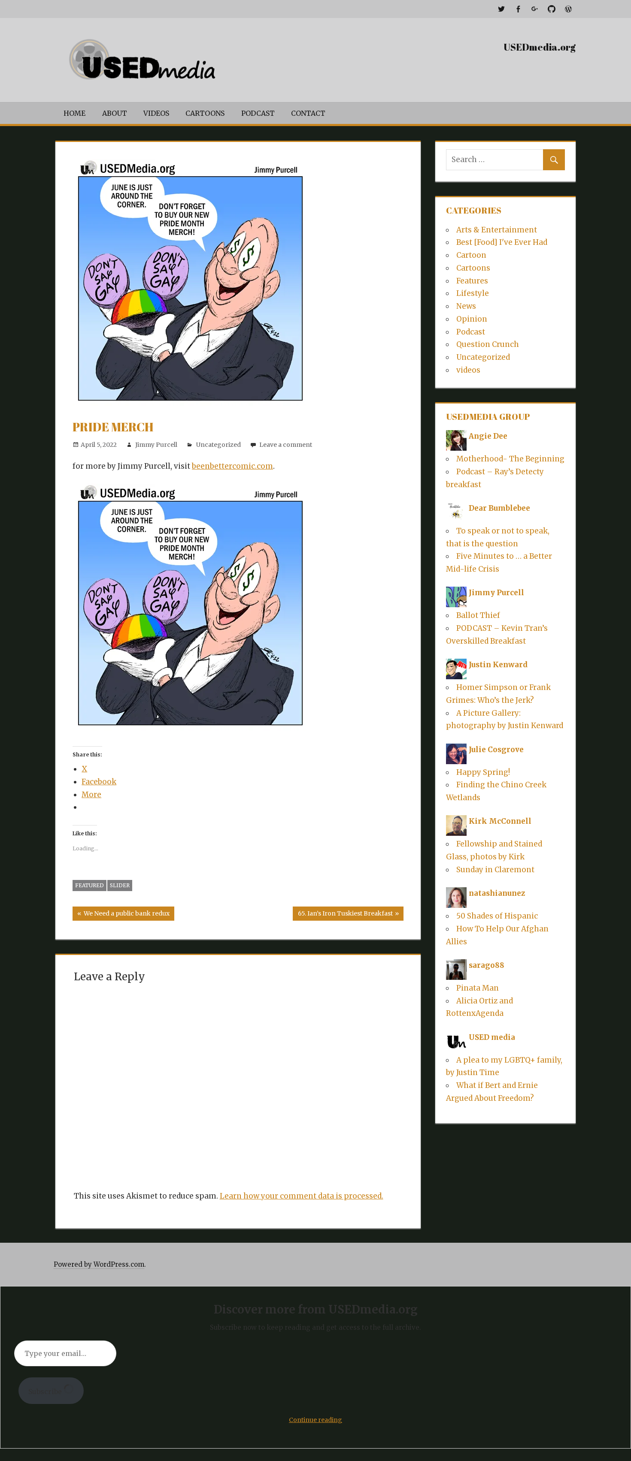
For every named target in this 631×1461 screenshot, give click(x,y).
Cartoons (204, 113)
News (466, 306)
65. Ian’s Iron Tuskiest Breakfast (345, 915)
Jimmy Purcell (156, 445)
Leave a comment (285, 445)
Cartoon (471, 255)
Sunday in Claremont (495, 869)
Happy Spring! (483, 772)
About (114, 113)
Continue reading (315, 1420)
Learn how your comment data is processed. (301, 1196)
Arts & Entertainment (496, 230)
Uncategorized (218, 445)
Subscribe (46, 1391)
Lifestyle (472, 293)
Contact (308, 113)
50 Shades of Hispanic (497, 916)
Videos (156, 113)
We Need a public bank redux (126, 915)
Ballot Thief (478, 615)
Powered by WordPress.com (99, 1264)
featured (89, 885)
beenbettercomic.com (232, 466)
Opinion (471, 319)
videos (468, 370)
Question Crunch (487, 344)
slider (120, 885)
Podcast (258, 113)
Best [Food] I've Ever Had (501, 242)
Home (74, 113)
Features (472, 281)
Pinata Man (477, 988)
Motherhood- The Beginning (510, 459)
